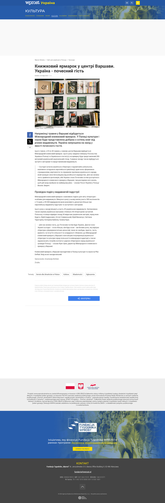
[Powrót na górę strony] (82, 487)
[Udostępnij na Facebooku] (30, 135)
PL (132, 3)
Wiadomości (30, 16)
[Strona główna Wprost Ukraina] (40, 3)
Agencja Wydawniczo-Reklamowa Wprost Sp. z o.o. (76, 494)
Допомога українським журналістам (94, 442)
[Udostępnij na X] (30, 141)
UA (127, 3)
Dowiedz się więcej (82, 449)
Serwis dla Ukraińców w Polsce (48, 274)
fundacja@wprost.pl (82, 472)
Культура (35, 11)
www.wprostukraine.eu (43, 394)
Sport (47, 16)
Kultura (54, 16)
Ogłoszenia (72, 16)
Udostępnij (85, 298)
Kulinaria (63, 16)
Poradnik (40, 16)
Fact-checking (84, 16)
